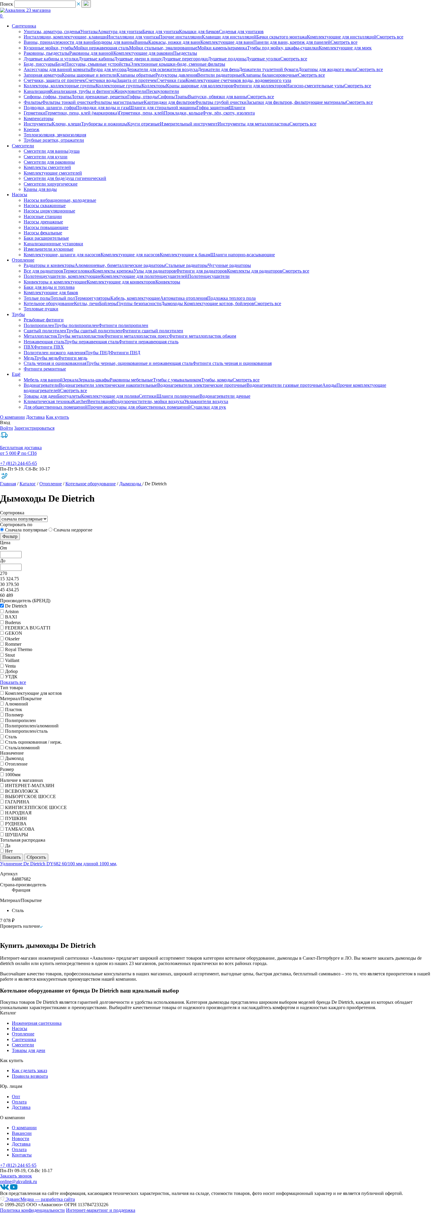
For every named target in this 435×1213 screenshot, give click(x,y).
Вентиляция (99, 401)
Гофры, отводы (142, 96)
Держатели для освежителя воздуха (162, 69)
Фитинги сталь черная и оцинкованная (232, 363)
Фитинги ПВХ (49, 346)
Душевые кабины (96, 58)
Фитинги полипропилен (123, 325)
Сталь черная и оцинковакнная (55, 363)
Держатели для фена (218, 69)
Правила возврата (30, 1076)
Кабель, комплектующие (135, 298)
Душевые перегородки (185, 58)
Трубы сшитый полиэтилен (94, 330)
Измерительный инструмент (189, 123)
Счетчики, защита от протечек (54, 80)
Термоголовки (77, 270)
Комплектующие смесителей (53, 172)
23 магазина (38, 10)
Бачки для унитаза (160, 31)
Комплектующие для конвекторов (121, 281)
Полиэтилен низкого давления (55, 352)
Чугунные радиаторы (229, 265)
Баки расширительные (46, 238)
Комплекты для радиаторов (254, 270)
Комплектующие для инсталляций (341, 36)
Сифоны (166, 96)
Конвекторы (167, 281)
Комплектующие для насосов (130, 254)
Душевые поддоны (227, 58)
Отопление (50, 483)
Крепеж (31, 129)
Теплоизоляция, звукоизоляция (55, 134)
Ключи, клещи (66, 123)
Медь (29, 357)
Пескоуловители (162, 91)
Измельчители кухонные (48, 249)
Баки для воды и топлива (49, 287)
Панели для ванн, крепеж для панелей (292, 42)
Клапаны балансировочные (270, 75)
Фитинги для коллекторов (259, 85)
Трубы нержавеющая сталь (92, 341)
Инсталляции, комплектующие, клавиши (65, 36)
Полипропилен (39, 325)
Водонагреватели (41, 385)
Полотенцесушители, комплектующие (62, 276)
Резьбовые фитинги (44, 319)
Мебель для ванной (43, 379)
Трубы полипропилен (76, 325)
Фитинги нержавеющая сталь (148, 341)
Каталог (28, 483)
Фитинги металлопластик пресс (136, 336)
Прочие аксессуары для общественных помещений (139, 407)
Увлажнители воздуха (206, 401)
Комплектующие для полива (110, 396)
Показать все (13, 682)
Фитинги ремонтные (45, 368)
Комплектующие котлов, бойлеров (219, 303)
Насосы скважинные (45, 205)
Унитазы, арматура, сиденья (52, 31)
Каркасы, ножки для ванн (174, 42)
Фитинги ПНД (125, 352)
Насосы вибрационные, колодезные (60, 200)
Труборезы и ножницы (104, 123)
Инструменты (38, 123)
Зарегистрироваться (34, 428)
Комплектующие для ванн (226, 42)
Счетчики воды (101, 80)
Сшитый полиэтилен (45, 330)
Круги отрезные (143, 123)
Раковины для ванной (91, 53)
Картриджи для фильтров (169, 102)
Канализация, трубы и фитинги (82, 91)
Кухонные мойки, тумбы (49, 47)
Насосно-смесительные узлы (315, 85)
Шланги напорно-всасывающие (242, 254)
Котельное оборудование (49, 303)
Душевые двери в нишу (138, 58)
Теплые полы (37, 298)
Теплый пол (63, 298)
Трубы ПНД (98, 352)
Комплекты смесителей (47, 167)
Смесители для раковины (49, 162)
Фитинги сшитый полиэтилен (152, 330)
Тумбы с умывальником (177, 379)
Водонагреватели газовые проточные (284, 385)
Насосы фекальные (43, 232)
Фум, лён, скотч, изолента (228, 112)
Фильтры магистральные (119, 102)
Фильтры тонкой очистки (68, 102)
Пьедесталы (185, 53)
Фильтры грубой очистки (220, 102)
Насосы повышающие (46, 227)
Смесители (23, 1044)
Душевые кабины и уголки (51, 58)
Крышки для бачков (199, 31)
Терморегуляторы (92, 298)
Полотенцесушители (209, 276)
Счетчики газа (171, 80)
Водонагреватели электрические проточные (201, 385)
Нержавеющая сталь (44, 341)
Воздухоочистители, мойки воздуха (148, 401)
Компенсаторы (39, 118)
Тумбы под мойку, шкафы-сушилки (283, 47)
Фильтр (9, 536)
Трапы (181, 96)
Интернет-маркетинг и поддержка (100, 1210)
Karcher (79, 401)
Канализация (37, 91)
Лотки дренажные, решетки (99, 96)
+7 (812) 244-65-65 (18, 463)
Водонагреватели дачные (224, 396)
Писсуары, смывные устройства (97, 64)
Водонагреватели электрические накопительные (108, 385)
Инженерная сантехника (37, 1023)
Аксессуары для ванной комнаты (57, 69)
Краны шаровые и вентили (89, 75)
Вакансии (22, 1133)
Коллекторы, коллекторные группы (60, 85)
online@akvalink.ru (18, 1181)
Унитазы (89, 31)
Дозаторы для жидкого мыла (327, 69)
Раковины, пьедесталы (46, 53)
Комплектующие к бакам (185, 254)
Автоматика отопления (183, 298)
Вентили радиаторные (219, 75)
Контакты (22, 1154)
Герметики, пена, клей (141, 112)
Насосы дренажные (43, 221)
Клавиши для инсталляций (229, 36)
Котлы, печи (86, 303)
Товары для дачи (40, 396)
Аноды (329, 385)
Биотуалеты (69, 396)
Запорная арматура (43, 75)
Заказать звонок (16, 1175)
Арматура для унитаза (120, 31)
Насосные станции (43, 216)
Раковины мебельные (131, 379)
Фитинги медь (72, 357)
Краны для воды (40, 189)
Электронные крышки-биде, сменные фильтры (177, 64)
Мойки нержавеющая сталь (101, 47)
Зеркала (70, 379)
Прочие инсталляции (180, 36)
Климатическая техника (48, 401)
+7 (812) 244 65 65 (18, 1165)
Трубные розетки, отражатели (54, 140)
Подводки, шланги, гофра (50, 107)
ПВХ (29, 346)
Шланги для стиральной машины (162, 107)
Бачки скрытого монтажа (281, 36)
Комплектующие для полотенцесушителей (144, 276)
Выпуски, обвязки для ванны (217, 96)
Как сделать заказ (29, 1070)
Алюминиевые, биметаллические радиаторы (120, 265)
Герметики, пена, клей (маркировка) (82, 112)
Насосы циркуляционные (49, 210)
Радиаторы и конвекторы (49, 265)
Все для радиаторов (43, 270)
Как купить (57, 417)
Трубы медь (46, 357)
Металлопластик (40, 336)
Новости (20, 1138)
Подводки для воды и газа (102, 107)
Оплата (19, 1101)
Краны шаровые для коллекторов (199, 85)
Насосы (19, 1028)
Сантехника (24, 1039)
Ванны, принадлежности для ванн (58, 42)
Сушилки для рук (208, 407)
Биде (60, 64)
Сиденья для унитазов (241, 31)
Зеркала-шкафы (94, 379)
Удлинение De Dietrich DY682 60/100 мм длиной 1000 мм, (58, 863)
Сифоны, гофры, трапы (47, 96)
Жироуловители (130, 91)
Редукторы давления (176, 75)
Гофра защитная (212, 107)
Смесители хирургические (51, 183)
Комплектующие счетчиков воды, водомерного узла (238, 80)
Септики (148, 396)
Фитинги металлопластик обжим (202, 336)
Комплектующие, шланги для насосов (62, 254)
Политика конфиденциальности (32, 1210)
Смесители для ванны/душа (52, 151)
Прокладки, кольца (183, 112)
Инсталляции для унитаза (133, 36)
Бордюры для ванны (113, 42)
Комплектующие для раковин (143, 53)
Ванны (141, 42)
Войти (6, 428)
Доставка (35, 417)
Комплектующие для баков (51, 292)
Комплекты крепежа (112, 270)
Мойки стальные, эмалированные (163, 47)
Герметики (34, 112)
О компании (12, 417)
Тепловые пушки (41, 308)
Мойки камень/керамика (222, 47)
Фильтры (33, 102)
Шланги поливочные (178, 396)
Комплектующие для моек (345, 47)
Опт (16, 1096)
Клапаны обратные (136, 75)
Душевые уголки (263, 58)
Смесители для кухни (45, 156)
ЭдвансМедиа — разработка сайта (39, 1199)
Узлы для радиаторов (154, 270)
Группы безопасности (139, 303)
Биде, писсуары (39, 64)
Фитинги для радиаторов (201, 270)
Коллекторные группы (118, 85)
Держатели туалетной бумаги (268, 69)
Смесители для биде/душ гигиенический (65, 178)
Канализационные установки (53, 243)
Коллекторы (153, 85)
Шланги (237, 107)
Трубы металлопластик (80, 336)
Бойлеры (108, 303)
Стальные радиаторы (186, 265)
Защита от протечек (137, 80)
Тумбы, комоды (217, 379)
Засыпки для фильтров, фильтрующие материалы (296, 102)
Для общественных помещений (55, 407)
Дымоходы (172, 303)
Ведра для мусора (108, 69)
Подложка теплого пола (231, 298)
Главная (8, 483)
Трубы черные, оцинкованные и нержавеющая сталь (139, 363)
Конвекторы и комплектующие (55, 281)
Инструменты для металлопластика (253, 123)
